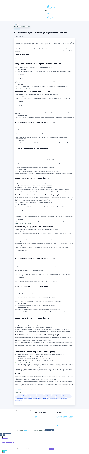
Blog (18, 24)
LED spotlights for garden (19, 398)
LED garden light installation (56, 395)
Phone (4, 451)
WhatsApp (5, 450)
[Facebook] (57, 424)
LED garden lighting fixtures (66, 395)
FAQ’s (48, 5)
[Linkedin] (57, 425)
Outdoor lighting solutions (54, 398)
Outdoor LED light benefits (37, 398)
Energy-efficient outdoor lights (31, 395)
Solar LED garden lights (63, 398)
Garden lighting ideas (48, 395)
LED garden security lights (26, 396)
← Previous (17, 403)
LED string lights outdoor (28, 398)
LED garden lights (18, 396)
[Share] (6, 433)
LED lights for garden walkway (60, 396)
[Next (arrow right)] (4, 435)
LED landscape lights (34, 396)
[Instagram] (57, 423)
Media (48, 4)
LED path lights (69, 396)
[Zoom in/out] (1, 433)
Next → (72, 403)
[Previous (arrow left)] (1, 435)
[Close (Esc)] (9, 433)
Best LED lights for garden (21, 395)
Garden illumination (40, 395)
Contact (48, 6)
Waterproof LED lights (18, 400)
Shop (48, 3)
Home (48, 1)
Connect (19, 389)
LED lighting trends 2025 (51, 396)
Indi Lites (25, 430)
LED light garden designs (42, 396)
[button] (59, 10)
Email (4, 452)
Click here (45, 384)
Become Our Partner (51, 7)
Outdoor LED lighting (46, 398)
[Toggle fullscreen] (4, 433)
